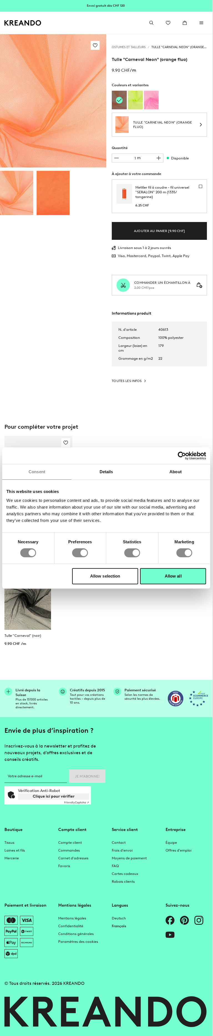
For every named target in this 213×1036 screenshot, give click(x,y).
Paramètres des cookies (78, 941)
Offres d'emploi (178, 850)
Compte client (70, 842)
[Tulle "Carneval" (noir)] (27, 600)
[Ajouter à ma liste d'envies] (95, 45)
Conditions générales (76, 934)
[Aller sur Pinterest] (184, 920)
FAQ (115, 866)
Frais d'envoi (122, 850)
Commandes (69, 850)
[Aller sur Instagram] (198, 920)
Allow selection (105, 576)
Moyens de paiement (129, 858)
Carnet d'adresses (73, 858)
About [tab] (175, 471)
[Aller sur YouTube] (170, 934)
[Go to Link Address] (106, 5)
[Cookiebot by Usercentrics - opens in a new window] (182, 456)
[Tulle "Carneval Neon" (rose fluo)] (151, 100)
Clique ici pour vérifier (54, 796)
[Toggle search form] (151, 22)
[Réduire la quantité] (116, 158)
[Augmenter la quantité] (158, 158)
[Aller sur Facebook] (170, 920)
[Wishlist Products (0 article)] (168, 22)
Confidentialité (70, 926)
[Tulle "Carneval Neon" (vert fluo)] (135, 100)
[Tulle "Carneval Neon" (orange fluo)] (16, 193)
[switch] (80, 552)
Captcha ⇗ (76, 802)
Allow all (173, 576)
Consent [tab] (37, 471)
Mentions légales (72, 918)
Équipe (171, 842)
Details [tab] (106, 471)
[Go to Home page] (22, 23)
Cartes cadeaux (125, 874)
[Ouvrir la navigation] (201, 22)
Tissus (9, 842)
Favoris (64, 866)
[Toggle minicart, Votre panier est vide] (184, 22)
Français (119, 926)
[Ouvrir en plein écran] (53, 100)
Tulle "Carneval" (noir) (22, 635)
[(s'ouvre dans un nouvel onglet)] (175, 698)
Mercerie (11, 858)
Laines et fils (14, 850)
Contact (119, 842)
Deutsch (119, 918)
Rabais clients (123, 881)
